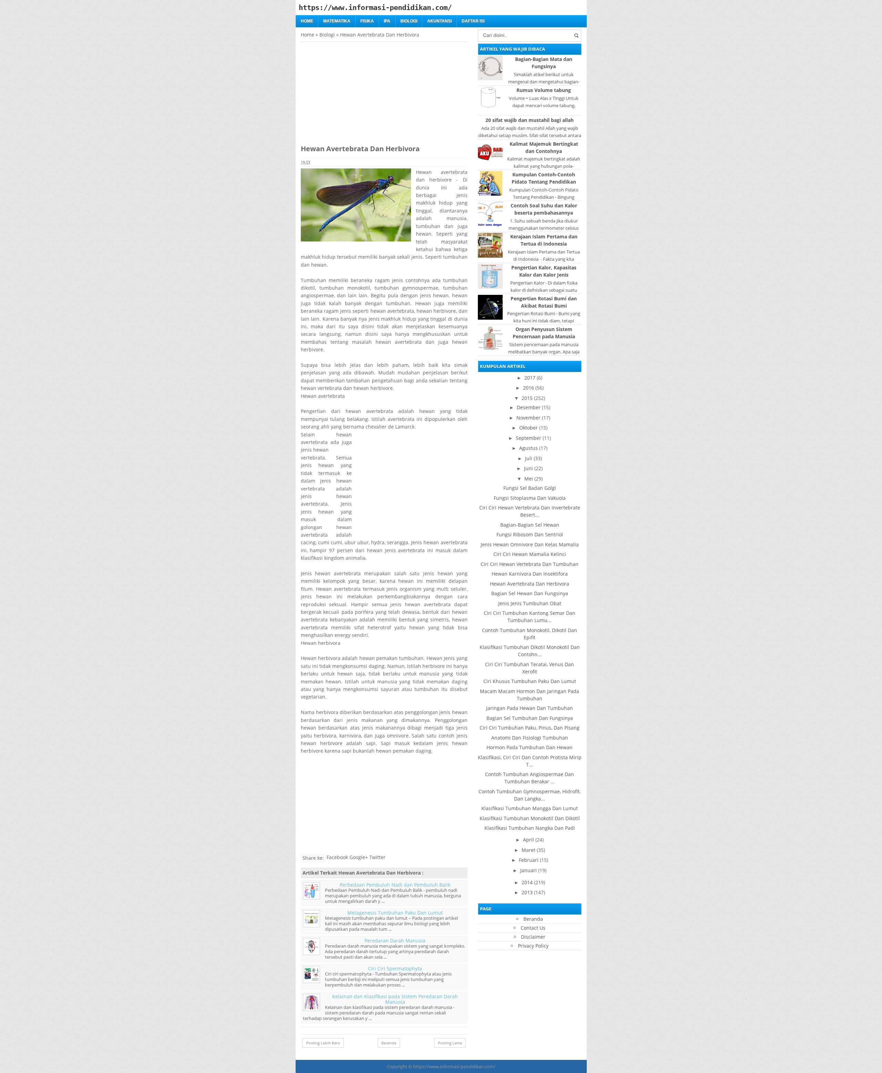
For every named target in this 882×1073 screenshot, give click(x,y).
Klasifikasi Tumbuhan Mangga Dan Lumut (529, 808)
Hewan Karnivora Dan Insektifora (530, 573)
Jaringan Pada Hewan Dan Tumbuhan (529, 708)
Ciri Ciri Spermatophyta (395, 968)
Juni (528, 468)
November (528, 417)
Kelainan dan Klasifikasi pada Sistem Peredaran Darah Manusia (395, 999)
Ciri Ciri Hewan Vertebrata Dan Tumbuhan (529, 564)
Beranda (388, 1042)
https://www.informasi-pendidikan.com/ (454, 1067)
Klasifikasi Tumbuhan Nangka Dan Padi (529, 828)
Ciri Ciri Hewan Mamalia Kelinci (529, 554)
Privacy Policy (533, 945)
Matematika (336, 21)
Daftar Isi (473, 21)
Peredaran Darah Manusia (395, 940)
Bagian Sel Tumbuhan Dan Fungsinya (529, 718)
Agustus (528, 448)
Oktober (528, 427)
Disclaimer (533, 936)
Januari (528, 870)
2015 (527, 398)
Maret (528, 850)
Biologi (408, 21)
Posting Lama (450, 1042)
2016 (528, 387)
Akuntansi (439, 21)
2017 (529, 377)
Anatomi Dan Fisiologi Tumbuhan (529, 737)
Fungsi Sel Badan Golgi (529, 488)
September (528, 438)
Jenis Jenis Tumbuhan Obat (529, 603)
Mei (528, 478)
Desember (529, 407)
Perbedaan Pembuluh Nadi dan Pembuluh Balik (395, 884)
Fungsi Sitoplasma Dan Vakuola (530, 498)
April (528, 839)
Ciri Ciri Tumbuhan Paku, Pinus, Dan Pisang (530, 727)
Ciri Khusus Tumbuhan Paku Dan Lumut (529, 681)
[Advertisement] (359, 90)
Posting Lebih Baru (323, 1042)
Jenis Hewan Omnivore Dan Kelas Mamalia (530, 544)
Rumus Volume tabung (543, 90)
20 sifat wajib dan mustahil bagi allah (529, 120)
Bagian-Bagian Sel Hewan (529, 525)
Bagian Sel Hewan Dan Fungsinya (529, 593)
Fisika (367, 21)
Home (307, 21)
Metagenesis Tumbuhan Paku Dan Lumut (395, 912)
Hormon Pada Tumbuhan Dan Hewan (529, 747)
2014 (527, 882)
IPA (387, 21)
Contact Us (533, 928)
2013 (527, 892)
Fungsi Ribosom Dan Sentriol (529, 534)
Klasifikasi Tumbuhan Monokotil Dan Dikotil (530, 818)
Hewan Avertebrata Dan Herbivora (529, 583)
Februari (529, 860)
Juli (528, 458)
